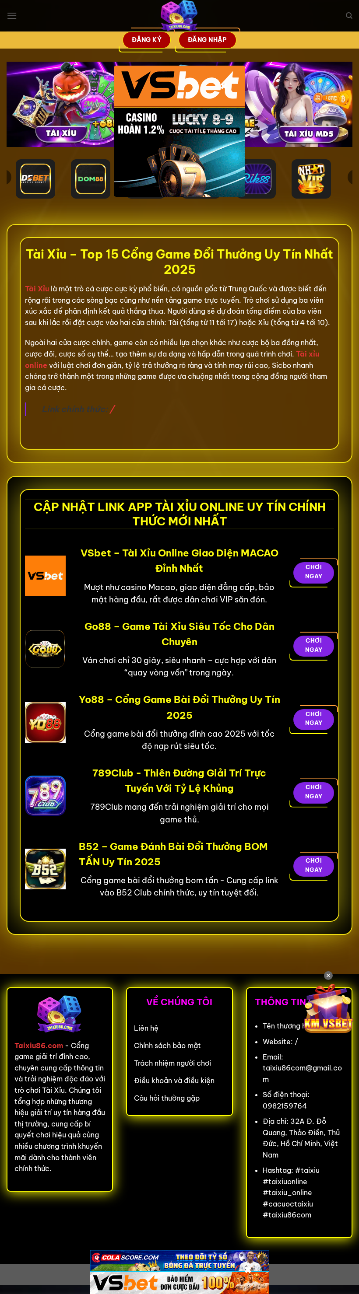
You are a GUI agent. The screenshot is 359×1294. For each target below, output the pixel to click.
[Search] (349, 15)
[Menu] (12, 15)
